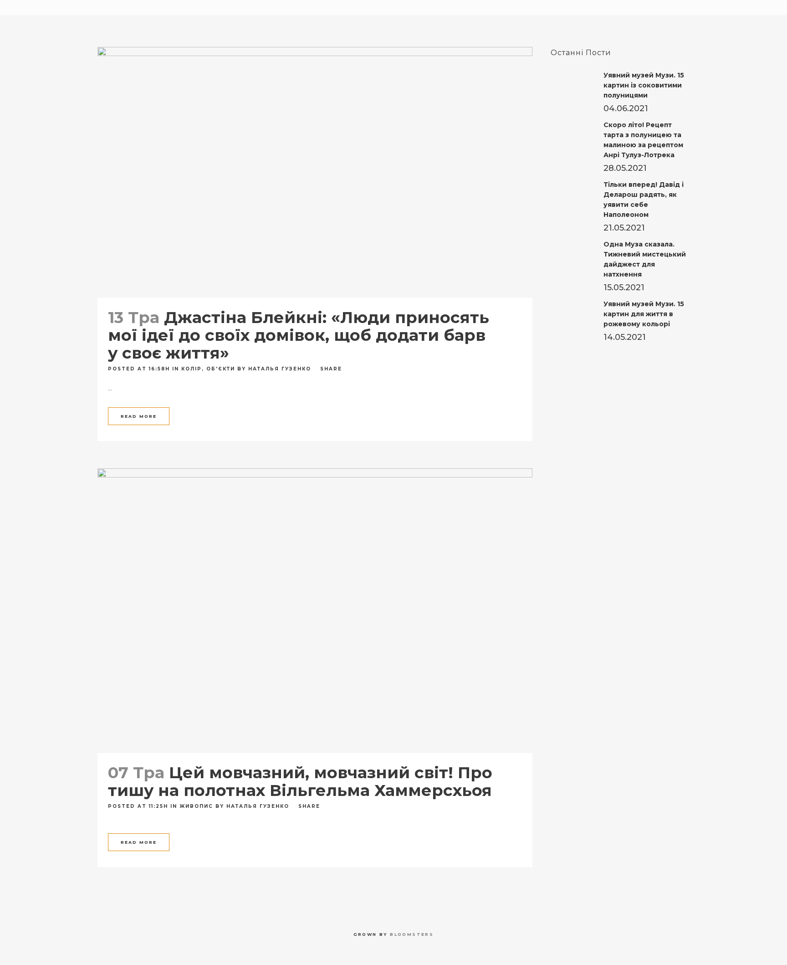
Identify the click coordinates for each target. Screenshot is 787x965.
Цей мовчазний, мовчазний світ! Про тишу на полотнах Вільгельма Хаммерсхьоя (300, 781)
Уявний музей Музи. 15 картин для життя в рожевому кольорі (643, 314)
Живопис (196, 806)
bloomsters (412, 934)
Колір (191, 369)
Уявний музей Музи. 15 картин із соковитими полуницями (643, 85)
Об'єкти (220, 369)
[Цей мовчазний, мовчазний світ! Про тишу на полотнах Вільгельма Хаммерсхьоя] (314, 610)
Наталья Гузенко (279, 369)
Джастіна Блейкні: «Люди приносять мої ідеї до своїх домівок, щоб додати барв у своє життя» (298, 335)
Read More (139, 416)
